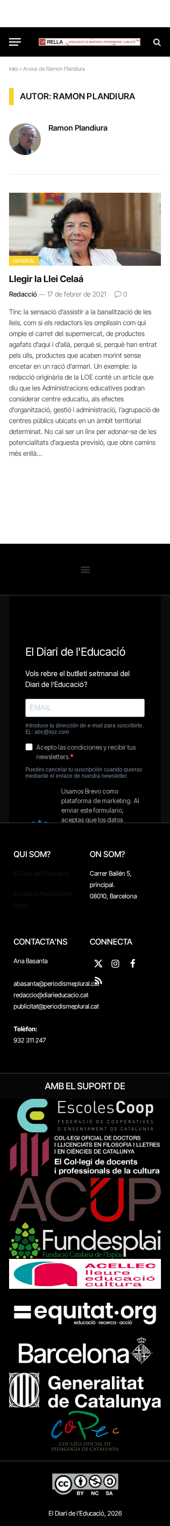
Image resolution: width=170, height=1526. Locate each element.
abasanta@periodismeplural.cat (56, 983)
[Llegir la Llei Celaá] (85, 229)
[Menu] (15, 42)
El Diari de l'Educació (41, 873)
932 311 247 (30, 1040)
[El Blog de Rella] (89, 42)
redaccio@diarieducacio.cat (51, 995)
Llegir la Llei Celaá (46, 278)
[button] (85, 569)
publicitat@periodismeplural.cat (56, 1006)
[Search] (156, 42)
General (24, 261)
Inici (13, 68)
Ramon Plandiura (78, 127)
